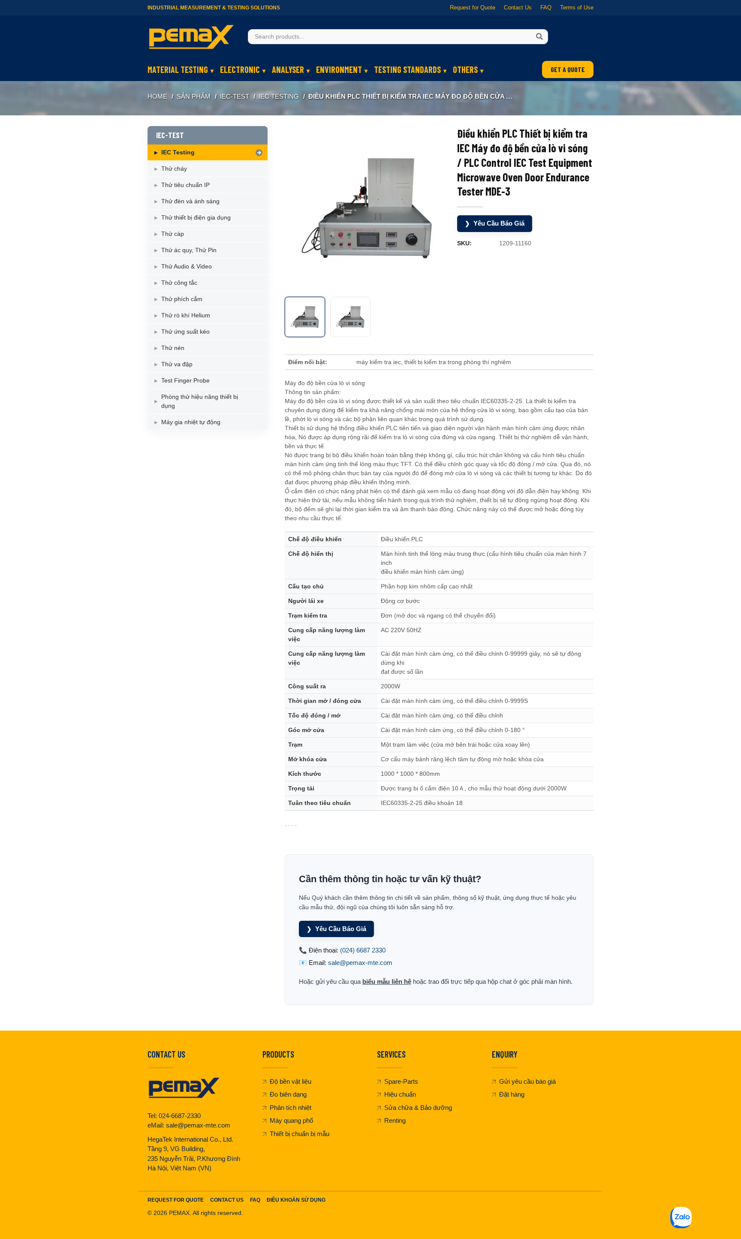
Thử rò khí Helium (185, 315)
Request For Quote (176, 1200)
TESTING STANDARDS (407, 69)
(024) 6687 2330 (363, 950)
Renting (395, 1120)
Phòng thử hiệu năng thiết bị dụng (199, 401)
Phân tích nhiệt (290, 1107)
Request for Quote (472, 7)
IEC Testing (279, 96)
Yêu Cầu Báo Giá (494, 223)
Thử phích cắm (181, 298)
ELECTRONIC (240, 69)
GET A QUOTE (568, 69)
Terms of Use (576, 7)
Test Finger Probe (185, 380)
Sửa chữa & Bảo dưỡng (418, 1107)
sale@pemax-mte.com (360, 962)
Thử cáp (172, 233)
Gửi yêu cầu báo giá (527, 1081)
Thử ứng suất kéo (185, 331)
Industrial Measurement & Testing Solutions (214, 8)
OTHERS (465, 69)
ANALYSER (288, 69)
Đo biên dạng (288, 1094)
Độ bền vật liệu (290, 1081)
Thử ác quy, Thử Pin (189, 250)
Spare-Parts (401, 1081)
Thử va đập (177, 364)
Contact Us (518, 7)
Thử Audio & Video (186, 266)
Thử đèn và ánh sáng (190, 201)
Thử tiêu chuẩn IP (185, 184)
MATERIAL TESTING (178, 69)
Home (157, 96)
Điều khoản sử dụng (296, 1200)
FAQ (545, 7)
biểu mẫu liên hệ (386, 981)
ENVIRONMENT (339, 69)
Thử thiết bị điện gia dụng (196, 217)
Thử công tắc (179, 282)
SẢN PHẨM (194, 96)
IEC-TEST (234, 96)
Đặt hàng (511, 1094)
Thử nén (172, 347)
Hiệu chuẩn (400, 1094)
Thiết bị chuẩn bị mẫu (299, 1133)
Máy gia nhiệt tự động (190, 422)
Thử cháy (174, 168)
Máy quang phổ (291, 1120)
